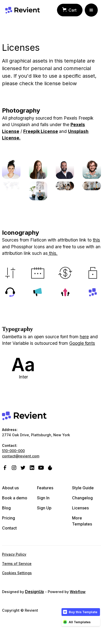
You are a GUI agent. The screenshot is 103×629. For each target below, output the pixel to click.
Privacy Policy (14, 554)
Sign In (43, 497)
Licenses (80, 507)
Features (45, 487)
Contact (9, 527)
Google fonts (82, 343)
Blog (6, 507)
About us (10, 487)
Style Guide (83, 487)
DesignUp (34, 591)
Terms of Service (17, 563)
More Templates (82, 520)
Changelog (82, 497)
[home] (22, 10)
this (96, 240)
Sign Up (44, 507)
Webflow (78, 592)
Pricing (8, 517)
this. (53, 253)
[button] (69, 10)
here (84, 336)
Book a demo (14, 497)
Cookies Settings (17, 573)
